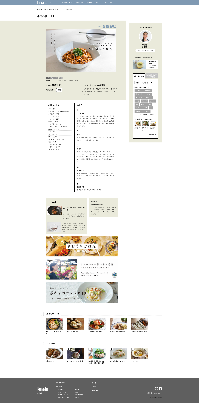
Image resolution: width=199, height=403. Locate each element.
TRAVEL (77, 397)
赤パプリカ (148, 94)
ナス (151, 108)
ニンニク (54, 80)
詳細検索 (151, 134)
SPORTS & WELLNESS (64, 397)
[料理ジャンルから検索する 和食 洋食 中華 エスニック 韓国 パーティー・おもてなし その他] (144, 82)
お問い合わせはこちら (153, 393)
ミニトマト (146, 111)
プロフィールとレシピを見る (145, 50)
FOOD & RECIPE (62, 392)
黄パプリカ (139, 97)
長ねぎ (76, 80)
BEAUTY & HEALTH (63, 395)
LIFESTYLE (61, 390)
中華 (47, 78)
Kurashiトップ (41, 9)
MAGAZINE (108, 2)
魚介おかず (54, 78)
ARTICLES (79, 2)
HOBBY (76, 392)
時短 (60, 78)
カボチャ (138, 111)
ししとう (138, 90)
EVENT (98, 2)
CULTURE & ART (79, 395)
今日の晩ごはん (67, 2)
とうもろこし (148, 97)
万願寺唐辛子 (147, 90)
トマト (137, 101)
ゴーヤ (149, 104)
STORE (89, 2)
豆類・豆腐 (70, 80)
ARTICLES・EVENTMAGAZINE (151, 76)
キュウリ (144, 101)
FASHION (77, 390)
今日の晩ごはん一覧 (55, 9)
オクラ (142, 104)
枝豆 (137, 104)
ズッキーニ (139, 108)
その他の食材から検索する (147, 114)
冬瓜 (146, 108)
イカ (65, 80)
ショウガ (60, 80)
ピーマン (152, 101)
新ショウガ (139, 94)
